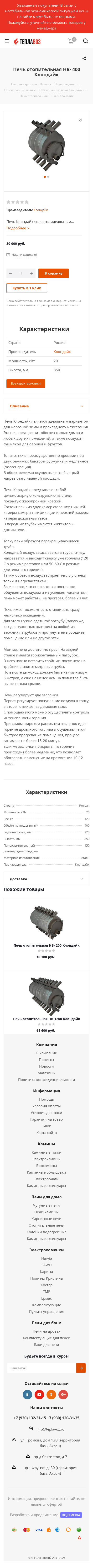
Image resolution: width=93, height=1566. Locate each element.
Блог (47, 1125)
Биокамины (46, 1165)
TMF (46, 1291)
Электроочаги (47, 1178)
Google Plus (63, 1394)
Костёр (46, 1284)
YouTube (39, 1394)
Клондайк (41, 210)
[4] (22, 202)
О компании (46, 1052)
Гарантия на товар (46, 1119)
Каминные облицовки (46, 1172)
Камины (46, 1144)
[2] (13, 202)
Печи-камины (46, 1211)
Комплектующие (46, 1304)
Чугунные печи (46, 1205)
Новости (46, 1066)
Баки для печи (46, 1344)
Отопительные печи (46, 1225)
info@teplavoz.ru (50, 1429)
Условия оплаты (46, 1105)
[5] (27, 202)
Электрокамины (46, 1158)
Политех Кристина (46, 1278)
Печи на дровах (46, 1331)
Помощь (46, 1099)
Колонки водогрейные (47, 1231)
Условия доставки (46, 1112)
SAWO (46, 1264)
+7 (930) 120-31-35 (63, 1418)
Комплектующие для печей (46, 1337)
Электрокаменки (46, 1250)
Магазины (47, 1072)
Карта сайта (46, 1132)
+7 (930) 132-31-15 (30, 1418)
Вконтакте (27, 1394)
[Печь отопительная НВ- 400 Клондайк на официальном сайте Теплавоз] (46, 145)
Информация (46, 1091)
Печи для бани (47, 1322)
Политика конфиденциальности (46, 1079)
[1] (8, 202)
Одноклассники (51, 1394)
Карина (46, 1271)
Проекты (46, 1059)
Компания (46, 1044)
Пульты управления (46, 1311)
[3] (18, 202)
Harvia (46, 1258)
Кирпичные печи (46, 1218)
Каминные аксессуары (46, 1185)
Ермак (46, 1298)
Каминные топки (47, 1152)
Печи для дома (46, 1197)
